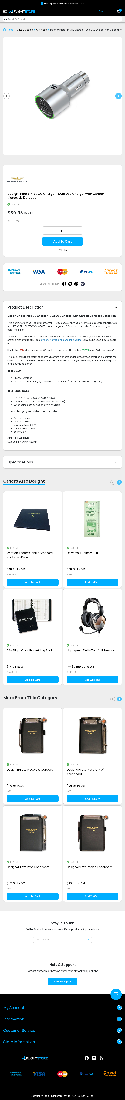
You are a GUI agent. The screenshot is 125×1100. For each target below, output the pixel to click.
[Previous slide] (112, 482)
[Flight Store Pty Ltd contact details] (101, 11)
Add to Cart (62, 241)
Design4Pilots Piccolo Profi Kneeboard (85, 772)
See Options (92, 679)
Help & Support (64, 981)
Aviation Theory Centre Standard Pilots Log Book (30, 555)
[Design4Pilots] (17, 181)
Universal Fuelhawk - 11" (83, 553)
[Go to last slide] (6, 96)
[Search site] (5, 19)
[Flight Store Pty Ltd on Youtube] (101, 1057)
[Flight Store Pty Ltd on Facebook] (87, 1057)
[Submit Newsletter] (88, 939)
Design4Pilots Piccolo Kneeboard (30, 769)
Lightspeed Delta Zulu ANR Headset (91, 650)
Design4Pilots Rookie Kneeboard (89, 867)
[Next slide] (118, 96)
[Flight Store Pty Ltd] (22, 11)
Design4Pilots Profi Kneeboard (28, 867)
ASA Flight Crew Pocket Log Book (30, 650)
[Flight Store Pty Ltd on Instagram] (94, 1057)
